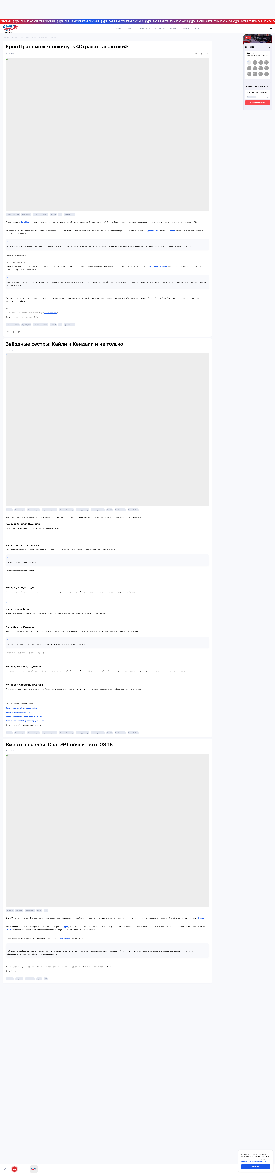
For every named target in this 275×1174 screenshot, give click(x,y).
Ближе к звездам (12, 214)
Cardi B (109, 510)
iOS (46, 910)
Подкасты (186, 28)
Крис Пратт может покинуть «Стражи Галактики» (38, 38)
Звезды (9, 510)
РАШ (131, 28)
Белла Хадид (19, 510)
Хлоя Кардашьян (98, 510)
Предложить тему (257, 103)
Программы (161, 28)
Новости (14, 38)
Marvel (53, 214)
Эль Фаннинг (120, 510)
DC (60, 214)
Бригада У (119, 28)
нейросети (30, 910)
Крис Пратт (26, 214)
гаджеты (19, 910)
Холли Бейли (133, 510)
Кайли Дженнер (82, 510)
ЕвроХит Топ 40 (144, 28)
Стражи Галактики (41, 214)
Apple (39, 910)
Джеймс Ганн (69, 214)
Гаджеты (9, 910)
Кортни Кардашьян (49, 510)
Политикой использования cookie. (253, 1161)
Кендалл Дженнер (66, 510)
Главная (6, 38)
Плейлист (173, 28)
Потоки (197, 28)
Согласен (255, 1167)
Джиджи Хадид (33, 510)
